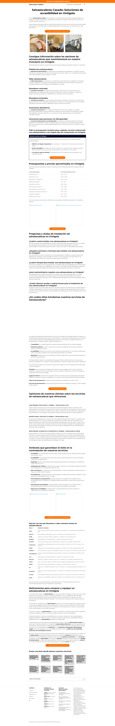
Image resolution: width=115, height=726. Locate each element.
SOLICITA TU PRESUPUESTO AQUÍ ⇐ (58, 1)
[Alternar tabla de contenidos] (83, 679)
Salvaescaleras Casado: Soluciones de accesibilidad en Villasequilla (45, 658)
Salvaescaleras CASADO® (36, 4)
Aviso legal (31, 698)
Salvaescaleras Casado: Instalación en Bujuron (57, 657)
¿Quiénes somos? (33, 692)
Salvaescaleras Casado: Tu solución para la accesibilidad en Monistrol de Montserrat (65, 709)
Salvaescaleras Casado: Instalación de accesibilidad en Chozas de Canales (69, 669)
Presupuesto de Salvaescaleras (73, 4)
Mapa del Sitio (32, 694)
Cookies (31, 696)
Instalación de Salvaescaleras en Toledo (34, 657)
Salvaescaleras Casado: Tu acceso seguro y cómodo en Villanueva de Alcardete (81, 659)
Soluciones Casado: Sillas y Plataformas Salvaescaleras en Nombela (34, 669)
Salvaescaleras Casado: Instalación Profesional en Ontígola (57, 669)
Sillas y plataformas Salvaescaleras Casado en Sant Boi (65, 698)
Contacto (31, 690)
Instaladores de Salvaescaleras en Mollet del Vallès (64, 693)
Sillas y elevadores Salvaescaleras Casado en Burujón (45, 669)
